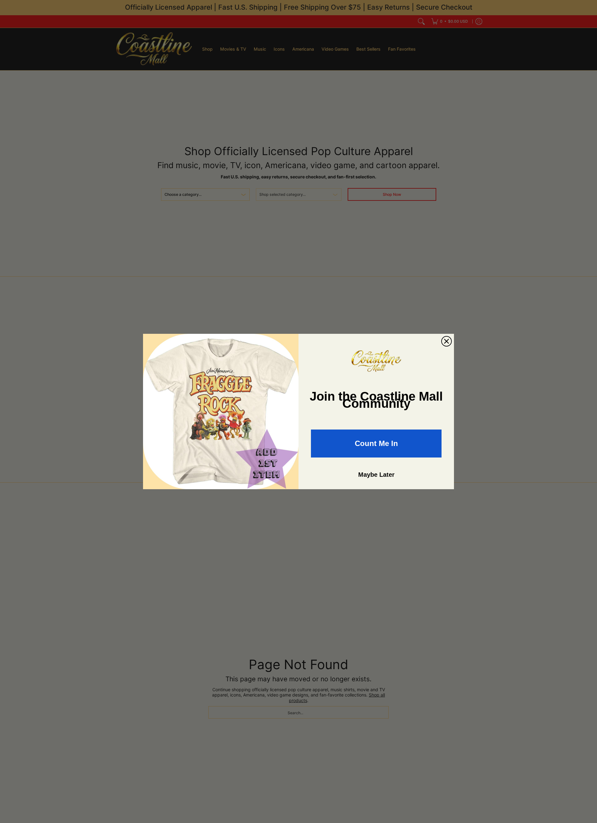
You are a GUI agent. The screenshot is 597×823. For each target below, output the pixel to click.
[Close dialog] (446, 341)
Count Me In (376, 443)
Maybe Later (376, 474)
